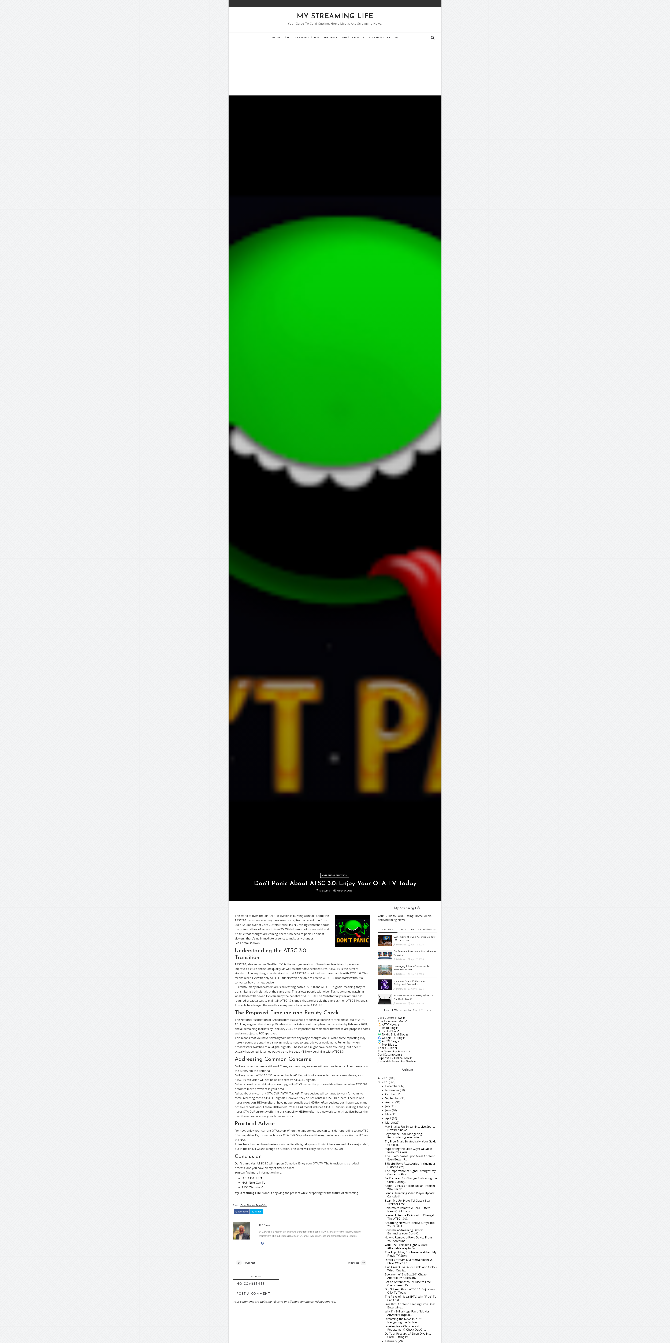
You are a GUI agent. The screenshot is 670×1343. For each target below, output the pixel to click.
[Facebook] (430, 3)
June (388, 1110)
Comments (427, 929)
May (388, 1114)
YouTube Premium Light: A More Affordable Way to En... (406, 1246)
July (388, 1106)
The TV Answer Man (391, 1021)
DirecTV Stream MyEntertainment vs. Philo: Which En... (409, 1261)
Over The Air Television (334, 875)
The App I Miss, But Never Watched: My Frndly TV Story (410, 1253)
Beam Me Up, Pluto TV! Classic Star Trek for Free (407, 1202)
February (391, 1341)
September (392, 1098)
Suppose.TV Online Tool (394, 1058)
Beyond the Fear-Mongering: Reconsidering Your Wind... (404, 1135)
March (389, 1122)
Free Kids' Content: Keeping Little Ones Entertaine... (410, 1305)
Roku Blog (389, 1028)
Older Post (353, 1262)
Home (276, 37)
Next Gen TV (257, 1183)
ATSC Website (251, 1187)
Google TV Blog (392, 1038)
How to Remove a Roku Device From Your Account (408, 1239)
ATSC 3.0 (253, 1178)
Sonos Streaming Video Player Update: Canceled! (410, 1194)
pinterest (272, 1212)
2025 (385, 1082)
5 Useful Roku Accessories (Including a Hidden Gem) (410, 1165)
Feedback (331, 37)
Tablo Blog (389, 1031)
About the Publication (302, 37)
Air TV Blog (389, 1041)
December (392, 1086)
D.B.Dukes (324, 890)
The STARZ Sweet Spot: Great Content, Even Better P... (410, 1157)
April (388, 1118)
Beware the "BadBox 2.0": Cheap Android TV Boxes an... (406, 1276)
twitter (257, 1212)
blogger (256, 1276)
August (390, 1102)
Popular (407, 929)
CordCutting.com (389, 1054)
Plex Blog (388, 1044)
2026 (385, 1078)
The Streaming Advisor (393, 1051)
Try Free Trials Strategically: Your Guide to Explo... (410, 1143)
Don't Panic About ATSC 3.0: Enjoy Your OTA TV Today (410, 1290)
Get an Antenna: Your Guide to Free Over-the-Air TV (408, 1283)
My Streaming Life (335, 16)
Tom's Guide (386, 1048)
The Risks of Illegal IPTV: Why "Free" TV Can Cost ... (410, 1298)
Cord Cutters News (390, 1018)
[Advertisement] (335, 69)
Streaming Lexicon (383, 37)
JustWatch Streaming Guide (396, 1061)
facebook (243, 1212)
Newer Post (249, 1262)
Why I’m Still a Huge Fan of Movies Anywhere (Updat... (407, 1313)
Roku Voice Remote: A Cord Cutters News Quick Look (407, 1209)
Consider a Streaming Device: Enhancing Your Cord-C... (404, 1231)
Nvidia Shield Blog (393, 1034)
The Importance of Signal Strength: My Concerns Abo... (410, 1172)
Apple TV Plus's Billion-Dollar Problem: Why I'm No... (410, 1187)
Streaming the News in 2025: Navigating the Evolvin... (403, 1320)
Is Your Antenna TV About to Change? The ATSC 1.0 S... (409, 1216)
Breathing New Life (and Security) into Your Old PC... (410, 1224)
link (290, 925)
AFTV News (389, 1024)
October (391, 1094)
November (392, 1090)
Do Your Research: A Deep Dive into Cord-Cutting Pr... (408, 1335)
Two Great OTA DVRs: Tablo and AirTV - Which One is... (411, 1268)
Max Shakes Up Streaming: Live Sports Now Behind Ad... (410, 1128)
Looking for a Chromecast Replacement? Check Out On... (405, 1327)
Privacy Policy (353, 37)
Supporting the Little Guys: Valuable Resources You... (408, 1150)
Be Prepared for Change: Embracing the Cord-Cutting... (411, 1179)
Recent (388, 929)
